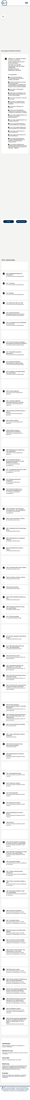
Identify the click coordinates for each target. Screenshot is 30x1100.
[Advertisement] (15, 34)
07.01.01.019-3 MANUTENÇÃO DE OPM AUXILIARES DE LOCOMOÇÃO (17, 128)
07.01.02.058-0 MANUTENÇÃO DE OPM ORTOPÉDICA (17, 135)
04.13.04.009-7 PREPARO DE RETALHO (15, 107)
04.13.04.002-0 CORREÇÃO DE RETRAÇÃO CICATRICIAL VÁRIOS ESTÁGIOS (16, 103)
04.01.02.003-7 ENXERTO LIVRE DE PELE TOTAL (17, 98)
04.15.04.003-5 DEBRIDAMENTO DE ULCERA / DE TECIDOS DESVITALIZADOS (17, 116)
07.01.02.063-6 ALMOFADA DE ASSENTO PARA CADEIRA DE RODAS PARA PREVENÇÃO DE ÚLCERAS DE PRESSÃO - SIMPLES (17, 146)
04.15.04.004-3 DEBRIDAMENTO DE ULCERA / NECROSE (17, 120)
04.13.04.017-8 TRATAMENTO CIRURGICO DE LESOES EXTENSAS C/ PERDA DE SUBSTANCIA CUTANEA (17, 111)
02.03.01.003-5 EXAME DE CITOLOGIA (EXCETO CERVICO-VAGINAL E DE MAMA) (16, 78)
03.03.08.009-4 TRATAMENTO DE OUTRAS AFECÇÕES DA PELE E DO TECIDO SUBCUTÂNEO (17, 94)
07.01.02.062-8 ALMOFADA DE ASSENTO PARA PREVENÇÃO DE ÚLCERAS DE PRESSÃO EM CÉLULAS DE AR (16, 140)
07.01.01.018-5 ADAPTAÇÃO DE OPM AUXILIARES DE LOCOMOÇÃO (17, 124)
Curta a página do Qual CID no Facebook (11, 51)
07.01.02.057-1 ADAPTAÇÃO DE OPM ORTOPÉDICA (16, 132)
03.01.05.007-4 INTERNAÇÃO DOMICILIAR (15, 90)
